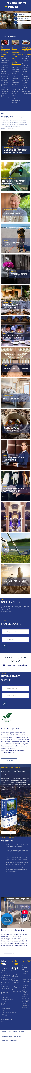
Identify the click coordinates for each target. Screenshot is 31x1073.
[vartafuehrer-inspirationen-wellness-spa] (15, 503)
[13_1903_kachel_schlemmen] (15, 410)
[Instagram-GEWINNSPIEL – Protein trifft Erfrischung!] (26, 42)
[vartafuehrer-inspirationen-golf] (15, 534)
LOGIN (23, 1032)
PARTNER (5, 1040)
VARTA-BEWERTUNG (13, 1032)
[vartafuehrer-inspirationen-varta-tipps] (15, 255)
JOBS (4, 1032)
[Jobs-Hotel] (15, 441)
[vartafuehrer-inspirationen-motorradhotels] (15, 565)
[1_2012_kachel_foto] (15, 131)
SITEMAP (20, 1036)
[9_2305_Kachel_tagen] (15, 348)
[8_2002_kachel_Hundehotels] (15, 224)
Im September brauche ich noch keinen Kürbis (5, 51)
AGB (14, 1036)
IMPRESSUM (13, 1040)
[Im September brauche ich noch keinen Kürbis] (5, 42)
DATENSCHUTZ (7, 1036)
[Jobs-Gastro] (15, 472)
